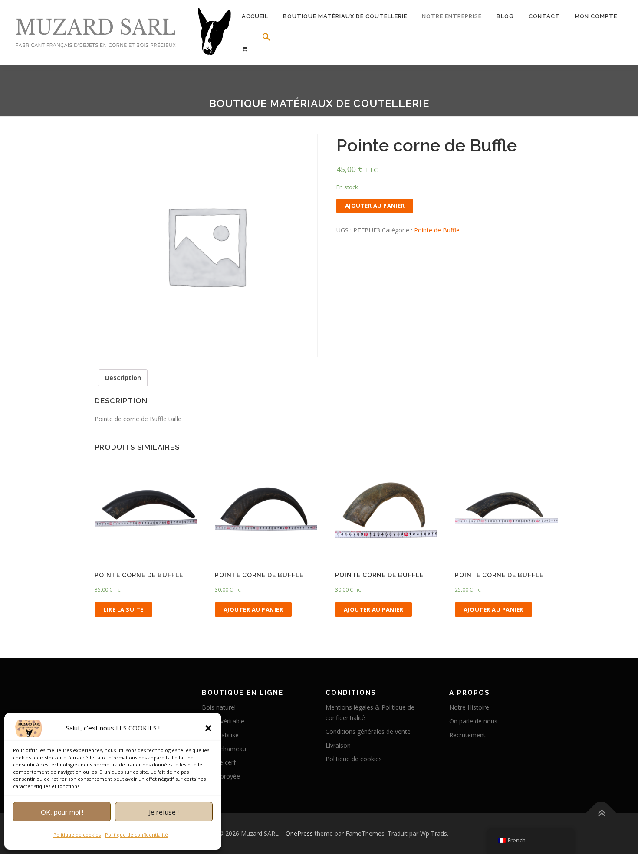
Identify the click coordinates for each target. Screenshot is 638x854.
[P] (244, 49)
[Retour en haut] (601, 813)
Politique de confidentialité (136, 834)
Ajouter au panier (375, 205)
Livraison (338, 745)
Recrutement (467, 735)
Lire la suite (123, 609)
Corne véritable (223, 721)
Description (123, 377)
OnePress (299, 833)
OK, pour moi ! (62, 812)
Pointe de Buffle (437, 230)
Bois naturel (219, 707)
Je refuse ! (164, 812)
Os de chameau (224, 749)
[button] (208, 728)
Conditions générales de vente (368, 731)
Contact (544, 16)
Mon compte (596, 16)
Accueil (255, 16)
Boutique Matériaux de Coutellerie (345, 16)
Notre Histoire (469, 707)
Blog (505, 16)
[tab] (123, 377)
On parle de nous (473, 721)
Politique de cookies (77, 834)
